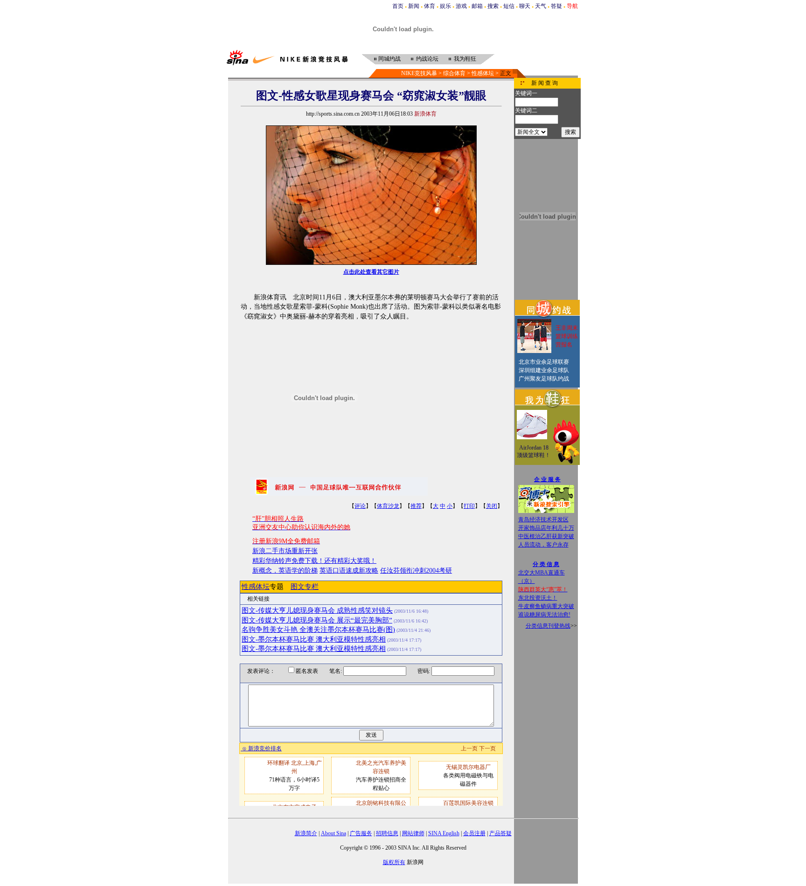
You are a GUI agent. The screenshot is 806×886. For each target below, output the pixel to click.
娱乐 (445, 6)
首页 (397, 6)
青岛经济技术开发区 (543, 519)
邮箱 (477, 6)
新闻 (413, 6)
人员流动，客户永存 (543, 544)
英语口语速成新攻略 (349, 570)
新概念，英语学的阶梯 (285, 570)
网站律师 (413, 833)
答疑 (556, 6)
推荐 (416, 506)
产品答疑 (500, 833)
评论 (360, 506)
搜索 (493, 6)
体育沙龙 (388, 506)
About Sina (333, 833)
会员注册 (474, 833)
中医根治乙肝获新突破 (546, 536)
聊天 (524, 6)
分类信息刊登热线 (548, 626)
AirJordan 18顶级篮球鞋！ (533, 451)
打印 (469, 506)
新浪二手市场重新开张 (285, 550)
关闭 (491, 506)
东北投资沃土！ (537, 598)
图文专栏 (305, 586)
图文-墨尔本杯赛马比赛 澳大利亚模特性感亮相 (314, 639)
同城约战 (389, 58)
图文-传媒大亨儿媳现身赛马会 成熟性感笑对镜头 (317, 610)
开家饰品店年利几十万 (546, 528)
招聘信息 (387, 833)
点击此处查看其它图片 (371, 272)
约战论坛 (427, 58)
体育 (429, 6)
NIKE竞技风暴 (419, 73)
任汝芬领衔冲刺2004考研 (416, 570)
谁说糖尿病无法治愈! (544, 614)
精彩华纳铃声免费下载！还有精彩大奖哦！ (314, 560)
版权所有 (394, 862)
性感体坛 (483, 73)
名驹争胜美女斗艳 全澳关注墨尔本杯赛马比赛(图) (318, 629)
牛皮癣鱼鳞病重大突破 (546, 606)
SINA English (443, 833)
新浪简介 (306, 833)
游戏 (461, 6)
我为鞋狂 (465, 58)
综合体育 (454, 73)
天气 (540, 6)
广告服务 (361, 833)
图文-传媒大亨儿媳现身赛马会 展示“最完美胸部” (317, 620)
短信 (508, 6)
